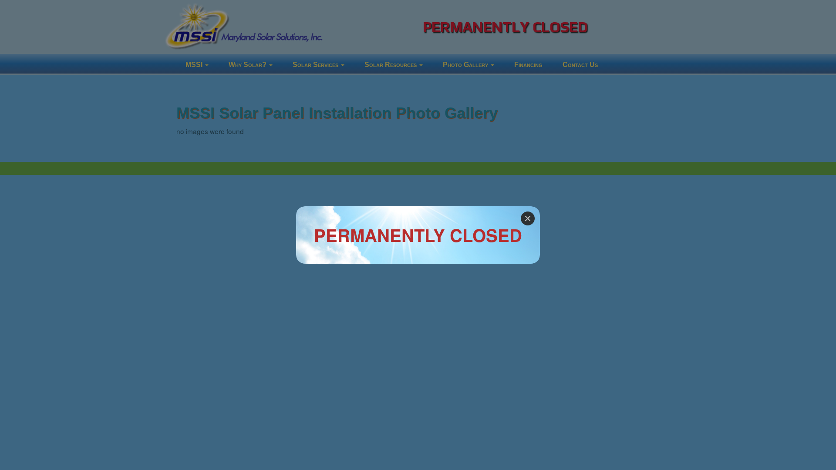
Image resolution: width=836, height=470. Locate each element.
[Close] (528, 218)
